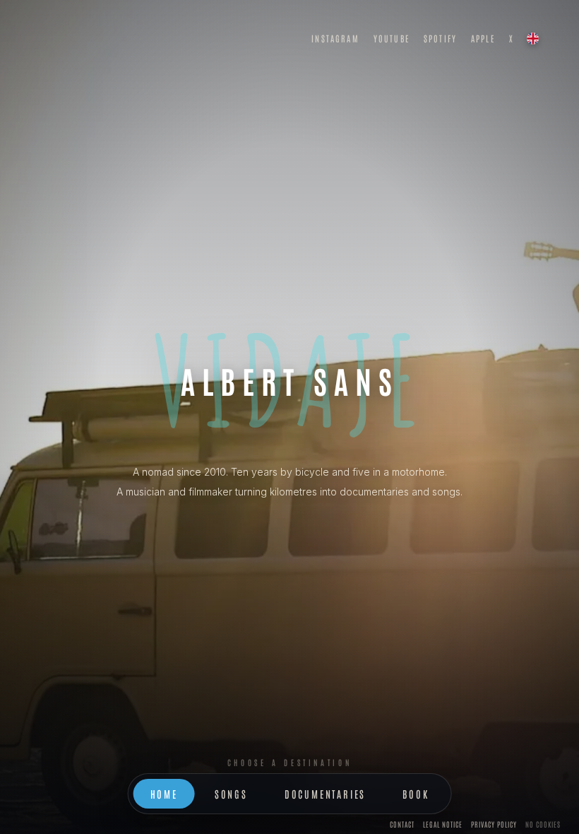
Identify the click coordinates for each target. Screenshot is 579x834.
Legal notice (442, 823)
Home (164, 793)
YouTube (392, 38)
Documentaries (325, 793)
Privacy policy (494, 823)
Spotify (440, 38)
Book (415, 793)
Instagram (335, 38)
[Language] (532, 38)
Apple (483, 38)
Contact (402, 823)
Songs (231, 793)
